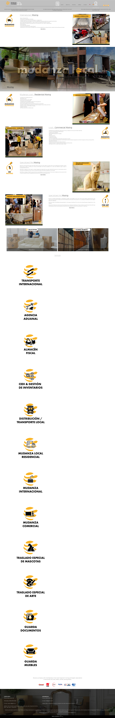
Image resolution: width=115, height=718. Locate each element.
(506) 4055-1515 (10, 698)
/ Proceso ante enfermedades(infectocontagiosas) (85, 710)
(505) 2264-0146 (49, 698)
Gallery (79, 4)
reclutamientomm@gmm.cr (69, 712)
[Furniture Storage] (83, 239)
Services (74, 4)
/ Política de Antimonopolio (47, 710)
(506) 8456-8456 (12, 700)
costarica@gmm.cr (11, 703)
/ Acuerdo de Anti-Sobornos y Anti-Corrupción (64, 710)
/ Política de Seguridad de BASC (103, 710)
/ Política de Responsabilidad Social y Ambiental (30, 710)
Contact (85, 4)
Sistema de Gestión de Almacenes (12, 710)
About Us (68, 4)
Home (62, 4)
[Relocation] (32, 239)
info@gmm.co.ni (49, 700)
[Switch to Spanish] (93, 4)
